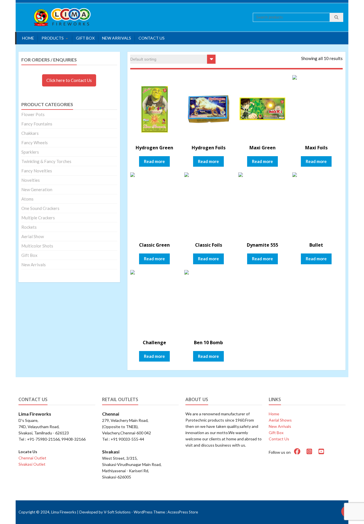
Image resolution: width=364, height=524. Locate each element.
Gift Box (85, 38)
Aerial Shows (280, 420)
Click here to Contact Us (69, 80)
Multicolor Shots (37, 245)
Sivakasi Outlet (32, 464)
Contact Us (151, 38)
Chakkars (30, 133)
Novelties (30, 180)
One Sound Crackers (40, 208)
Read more (154, 161)
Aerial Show (32, 236)
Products (53, 38)
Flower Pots (33, 114)
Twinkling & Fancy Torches (46, 161)
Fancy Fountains (36, 123)
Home (28, 38)
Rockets (29, 227)
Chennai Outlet (32, 457)
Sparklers (30, 151)
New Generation (36, 189)
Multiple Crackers (38, 217)
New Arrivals (116, 38)
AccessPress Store (182, 512)
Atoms (27, 198)
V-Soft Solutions (117, 512)
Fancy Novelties (36, 170)
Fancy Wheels (34, 142)
